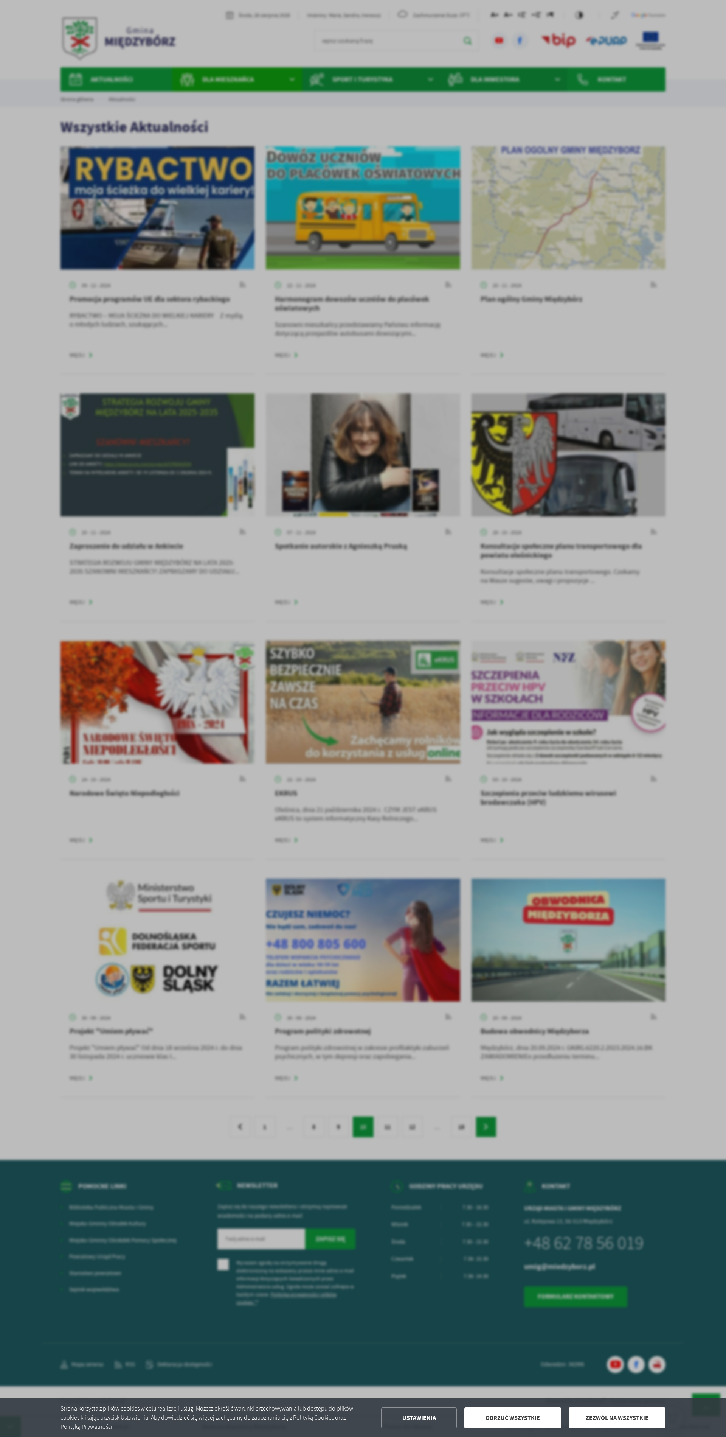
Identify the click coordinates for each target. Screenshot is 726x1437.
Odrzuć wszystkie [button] (513, 1418)
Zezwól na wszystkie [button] (617, 1418)
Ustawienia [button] (419, 1418)
